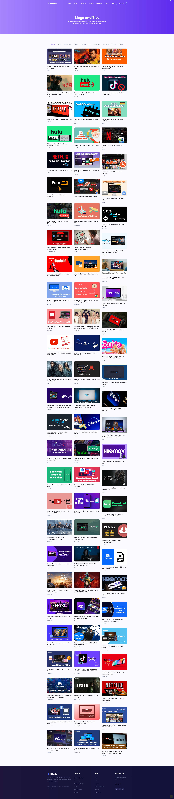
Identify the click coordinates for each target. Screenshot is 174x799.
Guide (76, 786)
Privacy (97, 784)
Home (69, 3)
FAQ (96, 778)
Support (107, 3)
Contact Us (98, 792)
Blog (113, 3)
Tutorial (91, 3)
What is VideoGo (78, 778)
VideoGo (76, 3)
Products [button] (83, 3)
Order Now (121, 3)
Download (99, 3)
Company (77, 781)
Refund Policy (78, 789)
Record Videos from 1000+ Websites (120, 778)
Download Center (79, 784)
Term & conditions (99, 786)
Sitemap (76, 792)
